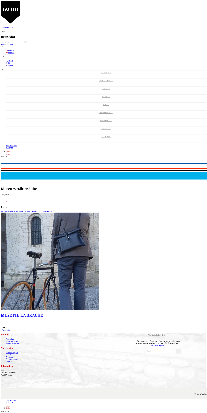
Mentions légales (12, 353)
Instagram (9, 65)
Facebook (9, 61)
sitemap (9, 361)
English (11, 53)
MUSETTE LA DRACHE (22, 315)
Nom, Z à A (23, 211)
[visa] (196, 395)
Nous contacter (11, 146)
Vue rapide (5, 330)
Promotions (10, 339)
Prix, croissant (33, 211)
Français (11, 50)
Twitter (8, 63)
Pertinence (5, 211)
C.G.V (8, 355)
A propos (9, 148)
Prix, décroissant (45, 211)
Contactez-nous (11, 359)
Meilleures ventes (12, 343)
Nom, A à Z (14, 211)
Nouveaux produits (13, 341)
